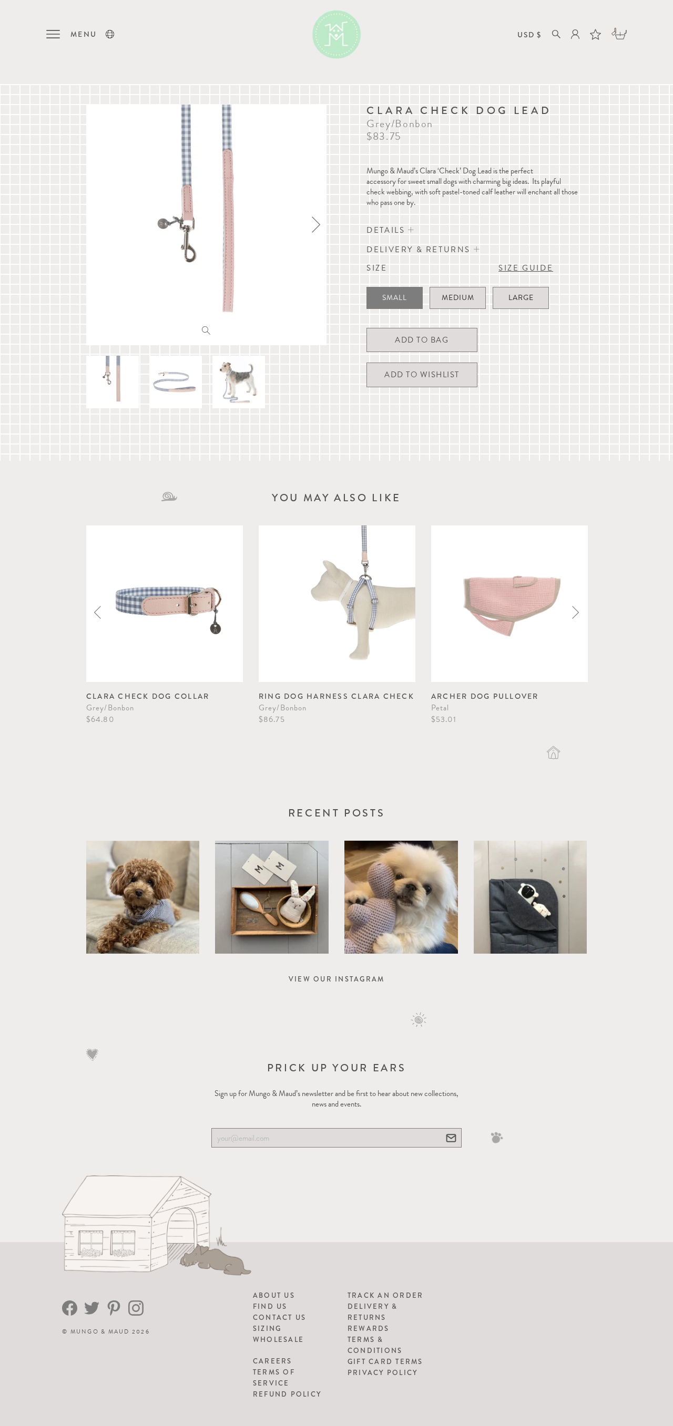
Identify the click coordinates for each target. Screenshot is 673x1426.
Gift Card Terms (385, 1362)
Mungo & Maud (100, 1331)
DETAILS (387, 230)
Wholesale (278, 1340)
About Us (274, 1295)
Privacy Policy (383, 1373)
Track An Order (386, 1295)
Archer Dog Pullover (485, 696)
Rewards (369, 1329)
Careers (272, 1361)
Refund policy (287, 1394)
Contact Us (280, 1317)
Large (521, 297)
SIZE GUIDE (525, 268)
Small (394, 297)
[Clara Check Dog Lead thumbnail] (112, 382)
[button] (110, 34)
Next (575, 612)
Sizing (267, 1329)
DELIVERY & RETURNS (419, 249)
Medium (458, 297)
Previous (97, 612)
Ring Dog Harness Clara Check (336, 696)
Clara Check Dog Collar (148, 696)
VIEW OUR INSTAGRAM (337, 979)
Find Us (270, 1306)
